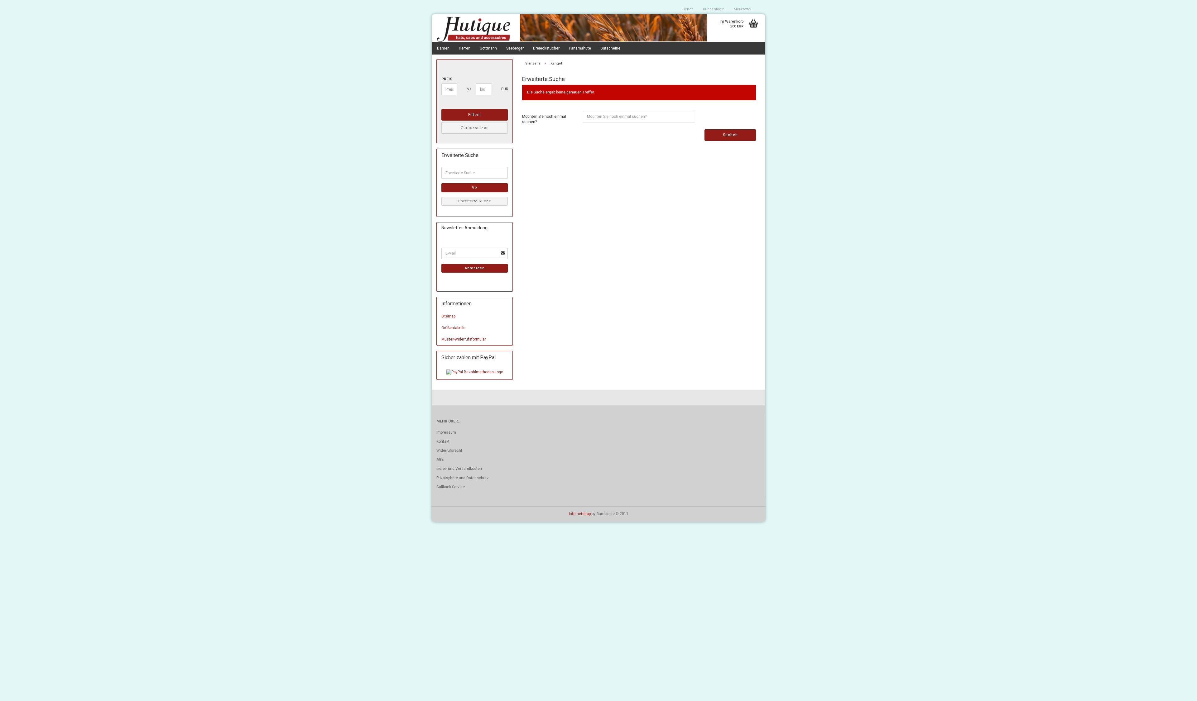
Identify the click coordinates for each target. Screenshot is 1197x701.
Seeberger (515, 48)
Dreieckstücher (546, 48)
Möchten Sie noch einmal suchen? (544, 119)
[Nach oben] (1180, 691)
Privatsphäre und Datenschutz (462, 478)
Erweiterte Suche (474, 201)
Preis (446, 79)
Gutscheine (610, 48)
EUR (503, 89)
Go (474, 187)
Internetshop (580, 514)
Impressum (446, 432)
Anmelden (475, 268)
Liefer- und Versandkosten (459, 468)
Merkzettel (742, 9)
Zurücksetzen (475, 128)
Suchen (687, 9)
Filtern (474, 114)
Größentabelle (453, 328)
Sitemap (448, 316)
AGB (440, 459)
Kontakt (442, 441)
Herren (464, 48)
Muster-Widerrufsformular (463, 339)
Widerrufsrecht (449, 450)
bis (469, 89)
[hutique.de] (473, 29)
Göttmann (488, 48)
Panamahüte (580, 48)
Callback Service (450, 487)
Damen (443, 48)
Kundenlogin (713, 9)
